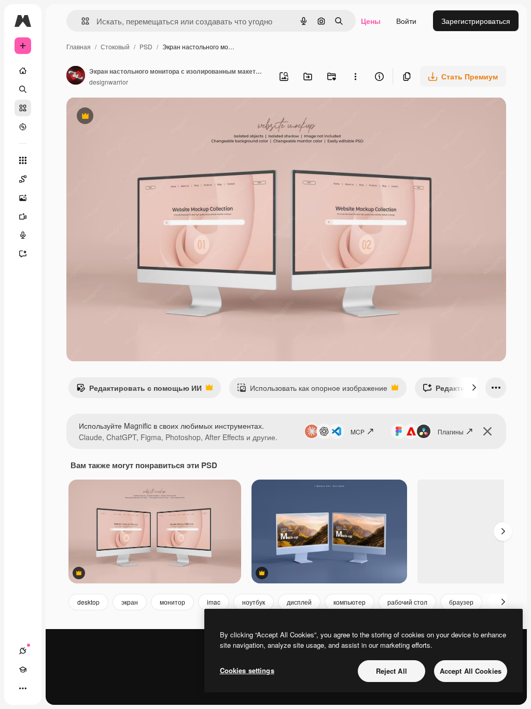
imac (213, 601)
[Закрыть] (487, 431)
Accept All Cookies (470, 671)
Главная (78, 46)
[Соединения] (23, 651)
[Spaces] (23, 179)
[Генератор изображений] (23, 197)
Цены (371, 21)
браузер (461, 601)
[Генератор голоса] (23, 235)
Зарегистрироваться (475, 21)
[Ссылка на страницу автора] (75, 76)
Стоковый (115, 46)
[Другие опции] (355, 76)
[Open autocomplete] (81, 21)
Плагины (451, 431)
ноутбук (253, 601)
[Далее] (474, 387)
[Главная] (23, 70)
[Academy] (23, 669)
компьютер (349, 601)
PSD (145, 46)
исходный (135, 117)
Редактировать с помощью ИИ (139, 390)
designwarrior (108, 81)
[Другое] (23, 688)
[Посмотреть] (23, 126)
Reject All (391, 671)
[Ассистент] (23, 254)
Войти (406, 21)
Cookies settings (247, 670)
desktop (88, 601)
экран (129, 601)
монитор (172, 601)
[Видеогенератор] (23, 216)
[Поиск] (23, 89)
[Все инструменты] (23, 160)
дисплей (299, 601)
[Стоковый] (23, 108)
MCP (358, 431)
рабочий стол (407, 601)
